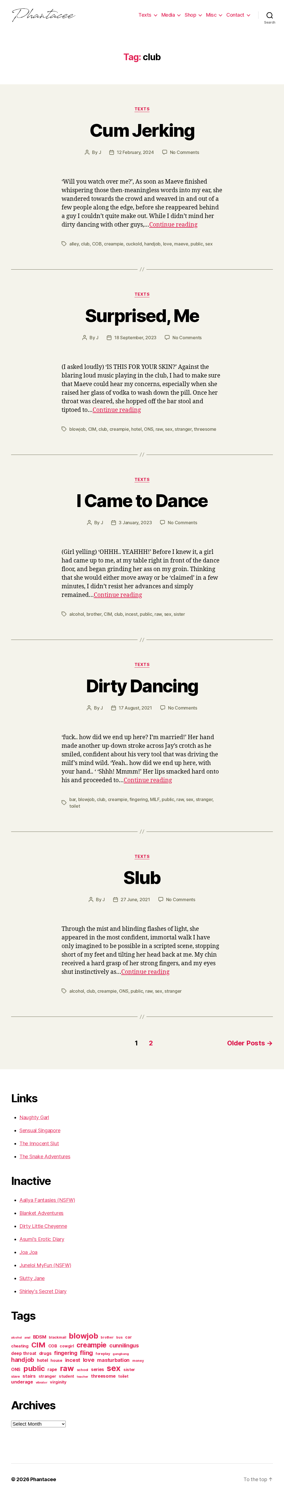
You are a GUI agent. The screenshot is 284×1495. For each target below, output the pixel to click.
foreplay (103, 1354)
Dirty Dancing (142, 685)
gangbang (121, 1354)
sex (208, 244)
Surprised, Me (142, 315)
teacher (82, 1377)
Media (168, 15)
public (197, 244)
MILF (154, 799)
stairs (29, 1376)
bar (72, 799)
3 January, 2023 (135, 522)
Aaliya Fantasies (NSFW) (47, 1200)
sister (179, 614)
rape (52, 1369)
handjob (152, 244)
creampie (113, 244)
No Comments (184, 152)
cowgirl (67, 1346)
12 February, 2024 (135, 152)
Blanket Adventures (41, 1213)
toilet (74, 806)
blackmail (57, 1337)
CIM (92, 429)
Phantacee (43, 1479)
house (56, 1360)
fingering (139, 799)
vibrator (41, 1382)
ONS (148, 429)
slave (15, 1377)
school (82, 1370)
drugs (45, 1353)
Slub (141, 877)
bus (119, 1337)
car (128, 1337)
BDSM (39, 1337)
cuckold (134, 244)
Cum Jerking (142, 130)
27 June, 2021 (135, 899)
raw (159, 429)
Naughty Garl (34, 1117)
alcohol (76, 614)
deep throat (23, 1353)
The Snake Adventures (44, 1156)
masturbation (113, 1360)
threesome (205, 429)
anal (27, 1337)
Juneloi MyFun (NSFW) (45, 1265)
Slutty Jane (32, 1278)
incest (131, 614)
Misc (211, 15)
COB (97, 244)
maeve (181, 244)
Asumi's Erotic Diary (41, 1239)
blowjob (77, 429)
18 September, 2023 (135, 337)
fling (86, 1352)
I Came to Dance (141, 500)
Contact (235, 15)
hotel (136, 429)
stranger (183, 429)
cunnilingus (124, 1345)
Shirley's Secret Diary (43, 1291)
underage (22, 1382)
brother (94, 614)
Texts (144, 15)
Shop (190, 15)
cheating (20, 1346)
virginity (58, 1382)
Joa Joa (28, 1252)
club (85, 244)
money (138, 1361)
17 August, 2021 (135, 708)
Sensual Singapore (39, 1130)
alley (74, 244)
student (66, 1376)
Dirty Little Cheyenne (43, 1226)
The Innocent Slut (39, 1143)
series (97, 1369)
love (167, 244)
